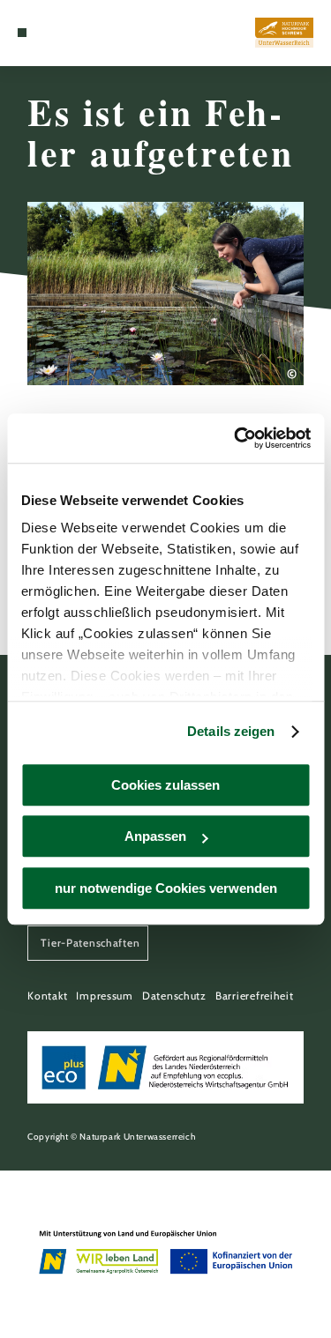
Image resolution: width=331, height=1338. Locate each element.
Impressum (104, 995)
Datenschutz (174, 995)
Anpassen (155, 836)
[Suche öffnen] (48, 32)
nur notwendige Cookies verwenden (166, 888)
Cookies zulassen (165, 784)
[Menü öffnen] (22, 32)
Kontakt (47, 995)
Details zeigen (231, 731)
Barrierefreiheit (254, 995)
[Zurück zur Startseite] (284, 33)
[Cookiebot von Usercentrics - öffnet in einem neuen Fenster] (236, 438)
